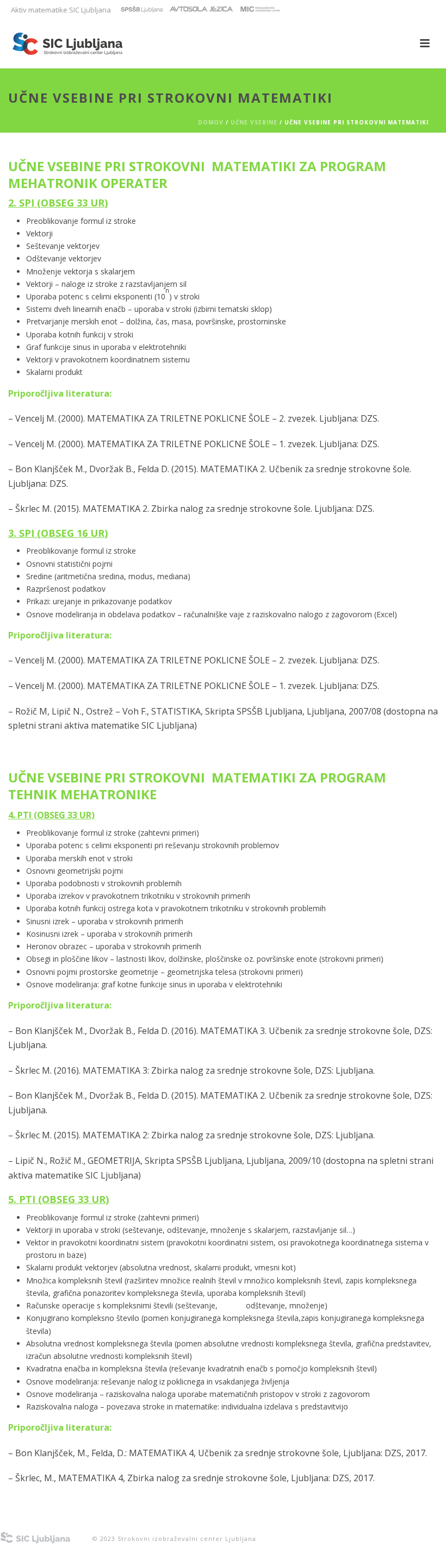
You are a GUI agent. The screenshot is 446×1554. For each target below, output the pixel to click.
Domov (211, 122)
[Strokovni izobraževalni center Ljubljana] (142, 10)
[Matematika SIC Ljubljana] (35, 1534)
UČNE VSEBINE (254, 122)
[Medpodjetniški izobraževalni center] (260, 10)
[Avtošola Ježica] (201, 10)
